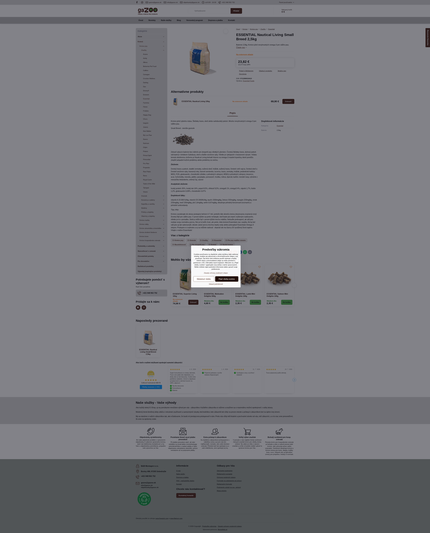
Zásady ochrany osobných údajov (216, 273)
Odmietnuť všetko (204, 279)
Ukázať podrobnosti (216, 284)
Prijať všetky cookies (227, 279)
